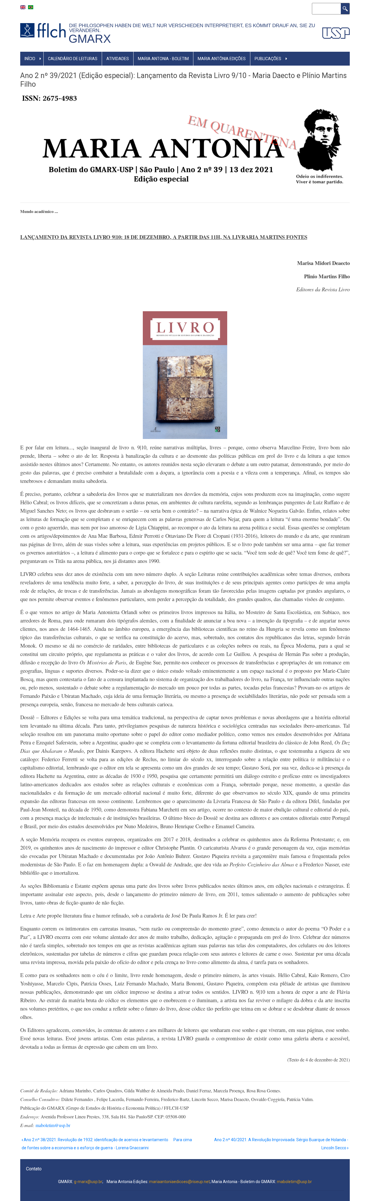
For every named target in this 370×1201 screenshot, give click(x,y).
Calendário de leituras (72, 58)
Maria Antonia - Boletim (163, 58)
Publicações (268, 58)
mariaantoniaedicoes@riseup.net (179, 1181)
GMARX (90, 38)
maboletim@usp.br (53, 1125)
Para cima (182, 1139)
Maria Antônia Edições (222, 58)
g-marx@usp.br (88, 1181)
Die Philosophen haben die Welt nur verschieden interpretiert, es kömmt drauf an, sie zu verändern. (192, 28)
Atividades (117, 58)
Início (30, 58)
